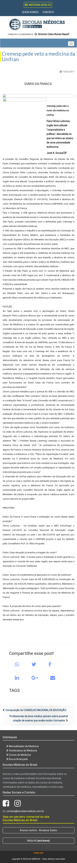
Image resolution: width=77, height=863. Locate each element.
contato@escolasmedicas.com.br (25, 811)
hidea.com (39, 853)
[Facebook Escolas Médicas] (6, 805)
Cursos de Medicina (19, 754)
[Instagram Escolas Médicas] (17, 805)
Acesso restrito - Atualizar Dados (38, 830)
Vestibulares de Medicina (22, 750)
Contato (48, 12)
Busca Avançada (18, 759)
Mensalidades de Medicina (23, 746)
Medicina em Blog (39, 4)
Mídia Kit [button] (38, 840)
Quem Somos (30, 12)
